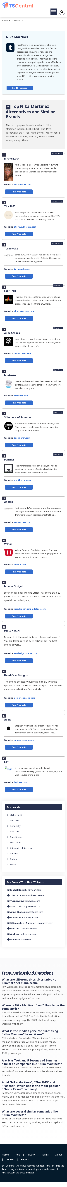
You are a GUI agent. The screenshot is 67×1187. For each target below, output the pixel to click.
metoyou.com (21, 395)
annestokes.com (22, 353)
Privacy (31, 1154)
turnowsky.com (22, 269)
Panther (9, 459)
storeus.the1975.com (25, 226)
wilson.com (20, 564)
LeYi (7, 762)
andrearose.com (22, 522)
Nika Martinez (17, 37)
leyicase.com (20, 782)
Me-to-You (10, 375)
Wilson (8, 544)
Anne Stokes (12, 333)
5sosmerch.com (22, 437)
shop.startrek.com (24, 311)
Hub (17, 1154)
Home (5, 21)
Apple (7, 719)
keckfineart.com (22, 184)
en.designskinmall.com (26, 653)
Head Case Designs (16, 675)
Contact (10, 1159)
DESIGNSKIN (12, 630)
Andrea (8, 501)
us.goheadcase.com (24, 697)
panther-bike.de (22, 480)
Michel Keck (11, 158)
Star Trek (10, 290)
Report (25, 1159)
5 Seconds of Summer (17, 417)
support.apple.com (24, 740)
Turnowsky (11, 248)
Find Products (19, 87)
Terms (45, 1154)
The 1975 (9, 206)
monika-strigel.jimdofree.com (30, 608)
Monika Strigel (13, 586)
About (58, 1154)
